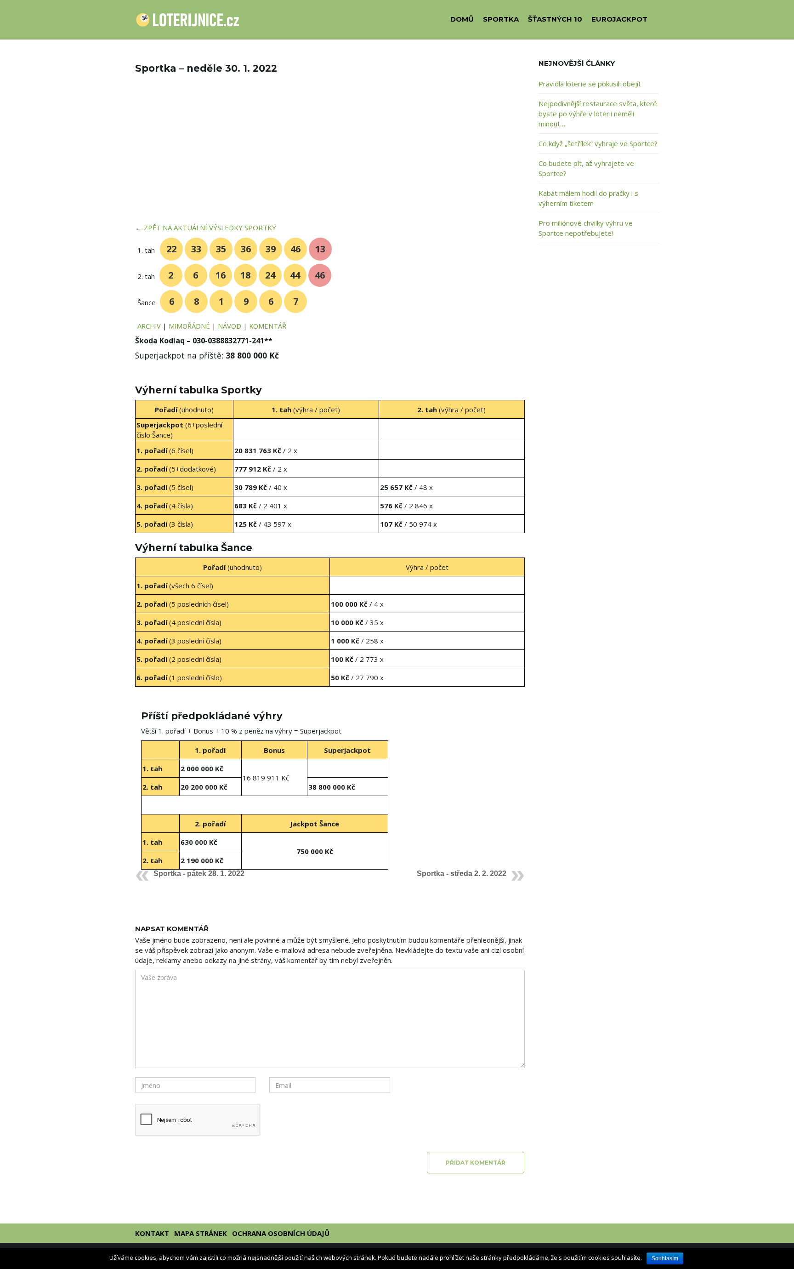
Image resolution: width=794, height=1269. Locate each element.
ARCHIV (149, 325)
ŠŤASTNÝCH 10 (555, 19)
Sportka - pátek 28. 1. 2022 (198, 873)
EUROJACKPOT (619, 19)
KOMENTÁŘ (267, 325)
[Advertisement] (330, 154)
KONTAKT (152, 1233)
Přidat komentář (475, 1162)
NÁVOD (229, 325)
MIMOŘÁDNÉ (189, 325)
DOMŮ (462, 19)
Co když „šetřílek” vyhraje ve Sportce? (598, 143)
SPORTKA (501, 19)
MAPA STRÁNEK (200, 1233)
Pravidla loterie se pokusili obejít (590, 83)
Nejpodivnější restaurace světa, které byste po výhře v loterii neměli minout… (598, 113)
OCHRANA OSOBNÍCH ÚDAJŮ (280, 1233)
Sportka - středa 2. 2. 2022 (461, 873)
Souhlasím (665, 1258)
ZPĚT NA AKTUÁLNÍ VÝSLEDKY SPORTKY (210, 227)
